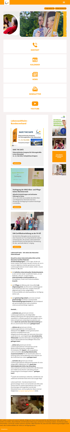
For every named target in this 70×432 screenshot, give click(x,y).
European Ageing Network (26, 391)
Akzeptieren (4, 429)
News (35, 79)
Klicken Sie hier (60, 8)
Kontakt (35, 50)
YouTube (35, 108)
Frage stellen (48, 8)
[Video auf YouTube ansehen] (27, 404)
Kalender (35, 64)
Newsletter (35, 94)
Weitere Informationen (35, 431)
